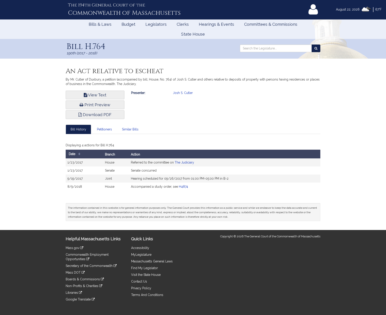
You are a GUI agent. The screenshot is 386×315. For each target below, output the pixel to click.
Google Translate (79, 299)
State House (193, 34)
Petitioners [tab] (104, 129)
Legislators (156, 24)
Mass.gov (73, 248)
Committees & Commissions (270, 24)
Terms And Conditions (147, 295)
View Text (96, 95)
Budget (128, 24)
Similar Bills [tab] (130, 129)
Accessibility (140, 248)
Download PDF (96, 114)
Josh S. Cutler (183, 93)
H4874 (183, 186)
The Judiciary (184, 162)
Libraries (72, 292)
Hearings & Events (216, 24)
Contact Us (139, 281)
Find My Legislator (144, 268)
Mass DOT (74, 272)
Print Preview (96, 104)
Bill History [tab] (78, 129)
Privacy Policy (141, 288)
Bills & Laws (100, 24)
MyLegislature (141, 254)
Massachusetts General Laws (152, 261)
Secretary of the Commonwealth (89, 266)
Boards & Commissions (83, 279)
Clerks (183, 24)
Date (72, 154)
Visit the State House (146, 275)
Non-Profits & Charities (82, 286)
